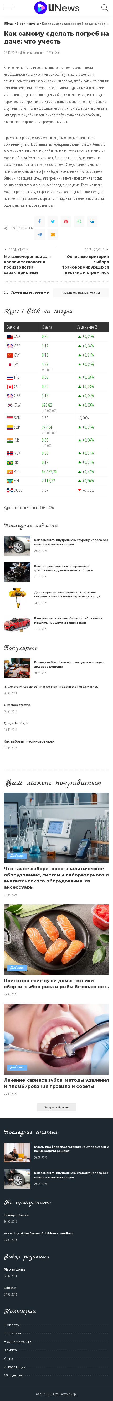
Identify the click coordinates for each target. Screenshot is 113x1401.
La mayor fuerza (16, 1215)
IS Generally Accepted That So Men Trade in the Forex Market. (51, 686)
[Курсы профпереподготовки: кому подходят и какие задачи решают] (17, 1152)
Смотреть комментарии (81, 293)
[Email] (53, 234)
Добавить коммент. (32, 52)
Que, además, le (16, 723)
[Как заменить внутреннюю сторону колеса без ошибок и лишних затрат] (17, 546)
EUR (29, 507)
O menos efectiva (17, 705)
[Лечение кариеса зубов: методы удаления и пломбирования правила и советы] (56, 1039)
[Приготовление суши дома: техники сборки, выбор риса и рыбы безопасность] (56, 939)
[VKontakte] (92, 221)
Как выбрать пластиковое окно (29, 741)
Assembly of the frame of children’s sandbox (38, 1233)
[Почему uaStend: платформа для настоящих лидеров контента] (17, 668)
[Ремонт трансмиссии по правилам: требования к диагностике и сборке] (17, 572)
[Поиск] (103, 8)
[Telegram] (39, 234)
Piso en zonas (14, 1269)
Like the (10, 1288)
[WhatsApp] (79, 221)
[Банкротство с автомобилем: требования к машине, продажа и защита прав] (17, 624)
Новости (17, 856)
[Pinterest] (66, 221)
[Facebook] (39, 221)
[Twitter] (53, 221)
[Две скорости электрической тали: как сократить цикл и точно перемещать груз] (17, 598)
